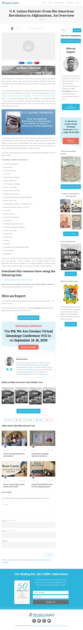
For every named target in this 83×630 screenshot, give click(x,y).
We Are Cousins (32, 365)
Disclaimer (56, 625)
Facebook (30, 369)
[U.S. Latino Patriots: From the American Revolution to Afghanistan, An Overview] (28, 46)
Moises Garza (6, 450)
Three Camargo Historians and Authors (14, 454)
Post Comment (48, 554)
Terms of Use (64, 625)
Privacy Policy (39, 625)
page (44, 374)
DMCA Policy (48, 625)
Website (4, 541)
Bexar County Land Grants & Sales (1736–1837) (14, 485)
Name (8, 521)
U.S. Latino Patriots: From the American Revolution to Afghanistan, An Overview (41, 13)
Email (8, 531)
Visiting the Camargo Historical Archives (40, 454)
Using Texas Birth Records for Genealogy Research (41, 485)
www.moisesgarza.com (25, 372)
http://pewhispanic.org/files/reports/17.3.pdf (18, 280)
